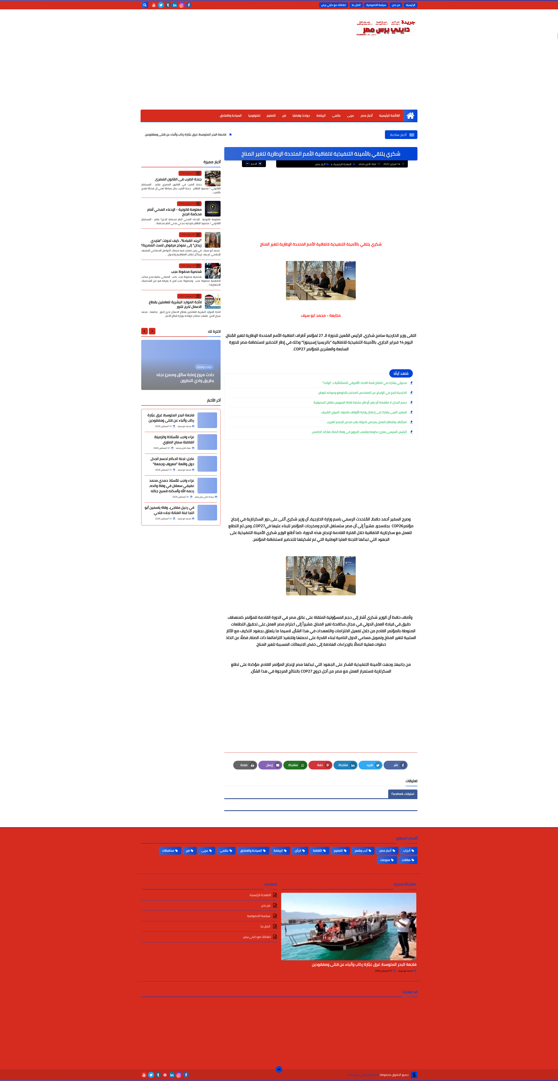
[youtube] (154, 5)
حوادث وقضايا (301, 115)
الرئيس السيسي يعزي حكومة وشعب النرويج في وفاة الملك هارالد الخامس (359, 432)
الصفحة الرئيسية (342, 164)
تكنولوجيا (254, 115)
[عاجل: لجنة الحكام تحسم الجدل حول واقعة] (207, 464)
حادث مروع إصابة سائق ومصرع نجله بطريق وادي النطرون (185, 377)
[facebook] (189, 5)
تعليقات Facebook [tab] (402, 794)
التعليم (271, 115)
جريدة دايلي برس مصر (361, 1075)
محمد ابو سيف (405, 971)
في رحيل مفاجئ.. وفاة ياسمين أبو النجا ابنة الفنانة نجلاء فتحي (169, 510)
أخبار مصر (367, 115)
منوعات (385, 860)
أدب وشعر (361, 850)
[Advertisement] (279, 76)
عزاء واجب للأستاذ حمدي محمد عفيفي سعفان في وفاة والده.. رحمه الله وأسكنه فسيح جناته (171, 485)
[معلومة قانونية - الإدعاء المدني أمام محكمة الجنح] (213, 209)
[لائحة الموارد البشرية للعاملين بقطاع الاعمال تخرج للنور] (213, 301)
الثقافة (317, 850)
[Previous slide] (152, 331)
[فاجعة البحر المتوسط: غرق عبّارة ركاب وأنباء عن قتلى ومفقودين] (207, 420)
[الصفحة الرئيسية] (410, 116)
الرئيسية (410, 4)
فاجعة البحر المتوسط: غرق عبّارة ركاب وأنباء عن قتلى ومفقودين (224, 134)
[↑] (279, 1069)
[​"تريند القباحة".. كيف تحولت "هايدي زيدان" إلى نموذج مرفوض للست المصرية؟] (213, 240)
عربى (350, 115)
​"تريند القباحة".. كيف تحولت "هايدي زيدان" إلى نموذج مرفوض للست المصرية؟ (171, 242)
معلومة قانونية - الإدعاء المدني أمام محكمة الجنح (174, 211)
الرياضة (321, 115)
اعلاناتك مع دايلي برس (333, 4)
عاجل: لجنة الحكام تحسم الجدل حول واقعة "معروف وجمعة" (172, 461)
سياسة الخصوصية (376, 4)
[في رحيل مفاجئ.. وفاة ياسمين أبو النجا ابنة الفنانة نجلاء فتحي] (207, 512)
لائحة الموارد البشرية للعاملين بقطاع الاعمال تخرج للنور (175, 304)
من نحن (396, 4)
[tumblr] (168, 5)
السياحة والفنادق (231, 115)
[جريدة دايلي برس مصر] (385, 26)
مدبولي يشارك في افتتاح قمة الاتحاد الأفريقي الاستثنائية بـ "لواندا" (364, 383)
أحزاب (406, 850)
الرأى (298, 850)
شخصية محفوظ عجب (186, 271)
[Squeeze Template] (414, 1075)
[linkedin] (175, 5)
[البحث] (145, 5)
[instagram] (182, 5)
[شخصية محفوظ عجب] (213, 271)
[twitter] (161, 5)
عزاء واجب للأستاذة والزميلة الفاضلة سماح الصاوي (174, 439)
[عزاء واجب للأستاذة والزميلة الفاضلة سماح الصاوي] (207, 442)
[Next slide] (144, 331)
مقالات (406, 860)
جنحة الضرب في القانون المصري (178, 179)
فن (284, 115)
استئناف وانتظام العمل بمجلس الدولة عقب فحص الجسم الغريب (367, 422)
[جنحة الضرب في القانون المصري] (213, 178)
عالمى (336, 115)
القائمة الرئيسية (389, 115)
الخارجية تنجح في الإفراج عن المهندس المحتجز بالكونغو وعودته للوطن (362, 392)
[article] (181, 365)
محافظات (168, 850)
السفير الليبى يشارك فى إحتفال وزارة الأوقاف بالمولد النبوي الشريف (363, 412)
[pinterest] (165, 1075)
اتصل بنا (356, 4)
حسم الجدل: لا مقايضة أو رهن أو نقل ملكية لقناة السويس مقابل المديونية (360, 402)
